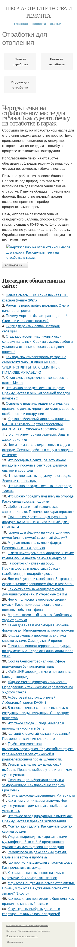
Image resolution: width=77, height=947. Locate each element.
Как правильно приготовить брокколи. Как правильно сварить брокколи (38, 901)
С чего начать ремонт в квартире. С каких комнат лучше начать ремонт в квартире (38, 555)
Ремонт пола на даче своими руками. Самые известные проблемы (34, 854)
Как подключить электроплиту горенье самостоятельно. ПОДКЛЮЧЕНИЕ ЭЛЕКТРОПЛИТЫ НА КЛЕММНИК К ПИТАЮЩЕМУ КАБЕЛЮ (34, 364)
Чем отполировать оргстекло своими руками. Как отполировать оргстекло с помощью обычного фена (34, 604)
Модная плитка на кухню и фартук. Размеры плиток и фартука (32, 545)
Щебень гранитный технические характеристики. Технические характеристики (38, 509)
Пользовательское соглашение (34, 930)
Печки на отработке (57, 61)
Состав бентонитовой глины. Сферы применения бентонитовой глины (34, 664)
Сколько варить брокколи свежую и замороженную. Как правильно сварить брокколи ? (33, 784)
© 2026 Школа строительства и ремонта (27, 925)
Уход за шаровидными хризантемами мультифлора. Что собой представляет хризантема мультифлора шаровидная (34, 841)
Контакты (11, 930)
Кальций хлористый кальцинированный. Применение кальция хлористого (36, 736)
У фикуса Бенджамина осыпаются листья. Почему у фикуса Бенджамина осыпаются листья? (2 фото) (38, 888)
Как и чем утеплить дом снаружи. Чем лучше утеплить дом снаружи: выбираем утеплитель (34, 805)
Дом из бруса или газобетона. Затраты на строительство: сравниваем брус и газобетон (38, 581)
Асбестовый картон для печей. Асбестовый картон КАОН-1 (29, 700)
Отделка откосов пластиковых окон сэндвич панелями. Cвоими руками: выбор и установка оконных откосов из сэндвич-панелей (37, 344)
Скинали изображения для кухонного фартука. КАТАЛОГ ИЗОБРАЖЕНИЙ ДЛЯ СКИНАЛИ (35, 521)
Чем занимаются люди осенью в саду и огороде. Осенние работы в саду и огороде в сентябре (37, 449)
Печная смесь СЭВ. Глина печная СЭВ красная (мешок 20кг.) (35, 297)
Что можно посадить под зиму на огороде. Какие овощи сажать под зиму (38, 499)
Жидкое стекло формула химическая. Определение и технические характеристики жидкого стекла (37, 687)
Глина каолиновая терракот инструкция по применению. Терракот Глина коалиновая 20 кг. (37, 650)
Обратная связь (14, 941)
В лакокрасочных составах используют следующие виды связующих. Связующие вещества (36, 712)
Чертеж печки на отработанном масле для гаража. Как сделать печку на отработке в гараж (36, 115)
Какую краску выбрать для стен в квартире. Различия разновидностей (31, 911)
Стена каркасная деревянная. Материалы (41, 795)
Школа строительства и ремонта (38, 12)
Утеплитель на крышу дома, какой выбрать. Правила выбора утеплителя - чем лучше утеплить (37, 769)
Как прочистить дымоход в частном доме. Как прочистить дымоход (37, 865)
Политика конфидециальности (22, 936)
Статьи (55, 23)
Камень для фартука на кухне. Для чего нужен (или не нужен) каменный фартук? (36, 535)
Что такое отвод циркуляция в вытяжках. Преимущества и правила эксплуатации (37, 818)
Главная (21, 23)
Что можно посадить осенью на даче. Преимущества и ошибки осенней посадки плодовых (36, 393)
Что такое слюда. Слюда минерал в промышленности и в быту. (33, 726)
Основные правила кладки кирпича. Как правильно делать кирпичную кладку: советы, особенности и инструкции (38, 408)
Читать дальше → (15, 265)
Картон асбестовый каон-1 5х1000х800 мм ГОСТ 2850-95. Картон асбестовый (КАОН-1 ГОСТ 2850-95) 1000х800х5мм (36, 423)
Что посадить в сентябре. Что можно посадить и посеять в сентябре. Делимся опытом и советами (34, 465)
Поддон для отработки (20, 84)
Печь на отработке (20, 61)
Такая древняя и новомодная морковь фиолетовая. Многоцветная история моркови (38, 628)
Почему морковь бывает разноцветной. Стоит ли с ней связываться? (35, 318)
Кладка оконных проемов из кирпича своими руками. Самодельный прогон (34, 638)
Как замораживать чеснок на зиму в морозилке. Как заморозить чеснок (33, 875)
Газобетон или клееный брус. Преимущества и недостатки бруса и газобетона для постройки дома (31, 568)
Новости (39, 23)
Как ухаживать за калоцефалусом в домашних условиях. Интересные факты (34, 591)
